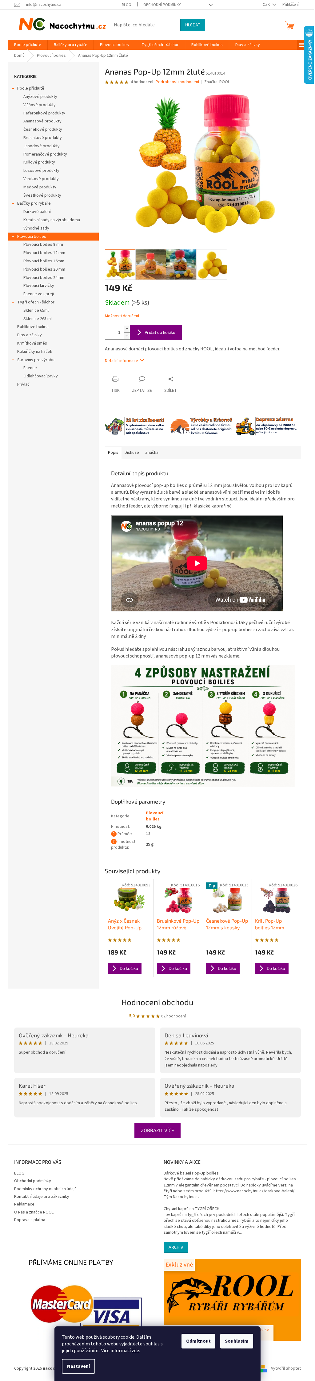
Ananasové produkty (42, 121)
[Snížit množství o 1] (127, 335)
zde (135, 1350)
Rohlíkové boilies (33, 327)
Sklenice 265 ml (37, 319)
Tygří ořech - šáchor (35, 302)
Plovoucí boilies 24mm (43, 278)
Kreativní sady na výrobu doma (51, 220)
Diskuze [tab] (132, 452)
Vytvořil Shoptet (286, 1368)
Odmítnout (198, 1341)
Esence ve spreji (38, 294)
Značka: (217, 82)
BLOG (126, 5)
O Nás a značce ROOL (34, 1212)
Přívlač (23, 384)
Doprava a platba (29, 1220)
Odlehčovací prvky (40, 376)
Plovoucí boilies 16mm (43, 261)
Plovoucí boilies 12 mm (44, 253)
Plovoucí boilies (31, 236)
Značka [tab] (151, 452)
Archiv (176, 1247)
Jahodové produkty (41, 146)
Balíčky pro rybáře (34, 203)
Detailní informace (121, 361)
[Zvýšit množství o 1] (127, 328)
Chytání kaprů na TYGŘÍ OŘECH (191, 1209)
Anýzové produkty (40, 97)
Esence (30, 368)
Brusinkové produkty (42, 138)
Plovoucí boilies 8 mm (43, 244)
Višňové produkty (39, 105)
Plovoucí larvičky (38, 286)
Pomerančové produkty (45, 154)
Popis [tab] (113, 452)
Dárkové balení (37, 212)
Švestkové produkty (42, 195)
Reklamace (24, 1204)
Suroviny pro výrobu (35, 360)
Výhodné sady (36, 228)
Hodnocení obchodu (157, 1002)
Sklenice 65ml (36, 310)
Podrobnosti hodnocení (177, 82)
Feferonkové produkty (44, 113)
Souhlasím (237, 1341)
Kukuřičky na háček (34, 352)
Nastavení (78, 1366)
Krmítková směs (32, 343)
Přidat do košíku (160, 332)
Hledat (192, 24)
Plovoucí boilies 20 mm (44, 269)
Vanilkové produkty (41, 179)
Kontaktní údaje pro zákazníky (41, 1197)
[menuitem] (27, 45)
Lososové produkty (41, 171)
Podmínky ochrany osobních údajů (45, 1189)
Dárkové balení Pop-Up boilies (191, 1173)
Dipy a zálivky (29, 335)
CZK (267, 4)
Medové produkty (39, 187)
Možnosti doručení (122, 316)
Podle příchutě (30, 88)
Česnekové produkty (42, 129)
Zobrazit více (157, 1130)
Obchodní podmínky (162, 5)
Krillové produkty (39, 162)
